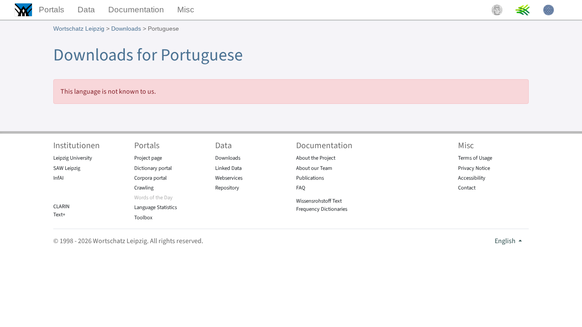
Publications (310, 178)
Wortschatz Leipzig (78, 28)
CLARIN (61, 206)
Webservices (228, 178)
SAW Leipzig (66, 168)
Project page (148, 158)
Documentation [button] (136, 9)
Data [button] (86, 9)
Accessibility (471, 178)
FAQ (300, 188)
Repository (227, 188)
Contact (466, 188)
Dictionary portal (153, 168)
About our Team (314, 168)
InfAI (58, 178)
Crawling (143, 188)
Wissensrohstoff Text (319, 201)
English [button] (506, 241)
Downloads (126, 28)
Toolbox (143, 217)
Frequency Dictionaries (321, 209)
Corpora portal (150, 178)
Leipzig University (72, 158)
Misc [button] (185, 9)
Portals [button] (51, 9)
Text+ (59, 214)
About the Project (315, 158)
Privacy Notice (474, 168)
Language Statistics (155, 207)
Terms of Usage (475, 158)
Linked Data (228, 168)
